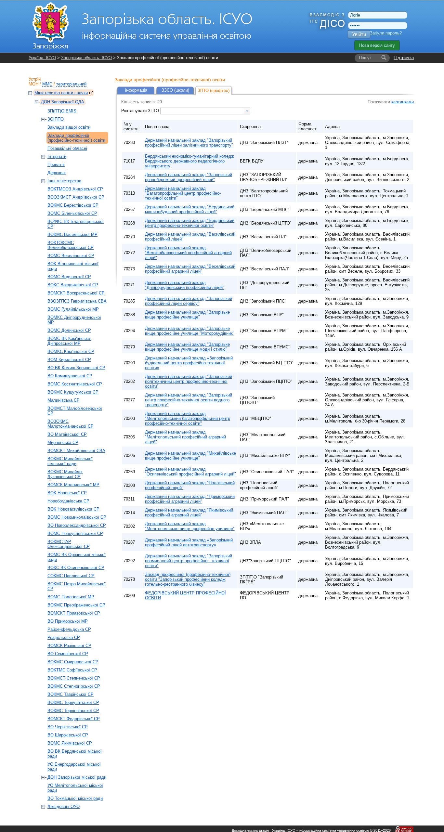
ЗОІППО (55, 119)
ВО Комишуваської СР (69, 375)
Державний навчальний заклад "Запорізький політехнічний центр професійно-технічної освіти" (188, 381)
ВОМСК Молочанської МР (73, 484)
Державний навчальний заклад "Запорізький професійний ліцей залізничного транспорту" (189, 143)
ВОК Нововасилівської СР (73, 509)
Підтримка (404, 57)
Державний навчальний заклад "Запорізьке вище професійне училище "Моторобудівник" (189, 331)
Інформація (136, 90)
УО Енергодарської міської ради (74, 767)
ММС (47, 84)
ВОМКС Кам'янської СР (70, 351)
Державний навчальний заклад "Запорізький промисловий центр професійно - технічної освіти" (188, 560)
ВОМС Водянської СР (69, 276)
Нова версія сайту (377, 45)
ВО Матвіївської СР (67, 434)
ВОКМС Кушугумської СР (72, 392)
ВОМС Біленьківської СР (72, 213)
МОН (33, 84)
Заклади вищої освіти (68, 127)
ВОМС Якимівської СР (69, 743)
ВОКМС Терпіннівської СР (73, 710)
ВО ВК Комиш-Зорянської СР (76, 367)
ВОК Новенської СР (67, 492)
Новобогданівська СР (68, 501)
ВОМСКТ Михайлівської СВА (76, 450)
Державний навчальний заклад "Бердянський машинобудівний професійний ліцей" (189, 209)
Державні (56, 172)
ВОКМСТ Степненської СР (73, 678)
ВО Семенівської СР (67, 653)
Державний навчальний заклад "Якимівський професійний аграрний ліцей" (189, 512)
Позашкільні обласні (67, 148)
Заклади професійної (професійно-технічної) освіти (76, 138)
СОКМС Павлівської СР (71, 575)
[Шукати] (383, 58)
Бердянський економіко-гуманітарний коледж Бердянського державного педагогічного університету (189, 161)
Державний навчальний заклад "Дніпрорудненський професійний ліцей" (184, 285)
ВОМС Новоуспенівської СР (75, 533)
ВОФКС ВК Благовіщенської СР (75, 224)
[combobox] (205, 111)
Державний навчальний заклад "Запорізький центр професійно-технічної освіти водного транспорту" (188, 400)
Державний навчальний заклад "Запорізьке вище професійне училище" (187, 314)
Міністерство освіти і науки (61, 92)
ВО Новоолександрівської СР (76, 525)
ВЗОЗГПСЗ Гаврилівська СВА (77, 301)
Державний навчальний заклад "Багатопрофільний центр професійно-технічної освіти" (183, 193)
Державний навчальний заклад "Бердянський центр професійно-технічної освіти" (189, 223)
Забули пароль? (386, 33)
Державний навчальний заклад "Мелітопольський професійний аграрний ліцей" (185, 437)
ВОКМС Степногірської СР (73, 686)
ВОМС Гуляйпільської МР (73, 309)
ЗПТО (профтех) (213, 90)
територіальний (71, 84)
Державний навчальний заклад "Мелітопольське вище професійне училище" (190, 526)
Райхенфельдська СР (69, 629)
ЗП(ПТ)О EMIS (61, 111)
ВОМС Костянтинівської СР (74, 384)
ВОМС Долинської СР (69, 330)
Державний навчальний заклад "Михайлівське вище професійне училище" (190, 456)
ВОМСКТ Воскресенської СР (76, 293)
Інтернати (56, 156)
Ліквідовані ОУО (63, 806)
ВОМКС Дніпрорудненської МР (74, 320)
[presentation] (247, 111)
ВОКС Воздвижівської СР (72, 284)
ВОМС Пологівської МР (70, 596)
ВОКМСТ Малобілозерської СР (74, 411)
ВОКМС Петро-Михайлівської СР (76, 586)
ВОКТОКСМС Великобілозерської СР (70, 245)
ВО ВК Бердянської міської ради (74, 754)
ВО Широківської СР (67, 735)
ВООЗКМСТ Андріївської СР (75, 197)
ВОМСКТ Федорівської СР (73, 718)
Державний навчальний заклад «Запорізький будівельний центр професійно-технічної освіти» (189, 363)
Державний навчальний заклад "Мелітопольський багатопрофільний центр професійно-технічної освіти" (187, 418)
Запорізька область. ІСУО (86, 57)
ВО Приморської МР (67, 621)
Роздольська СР (63, 637)
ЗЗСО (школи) (175, 90)
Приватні (56, 164)
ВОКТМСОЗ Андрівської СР (75, 189)
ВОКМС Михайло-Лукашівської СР (65, 474)
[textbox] (202, 111)
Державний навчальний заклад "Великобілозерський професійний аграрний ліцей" (188, 252)
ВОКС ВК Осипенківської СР (75, 567)
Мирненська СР (62, 442)
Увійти (359, 34)
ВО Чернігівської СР (67, 726)
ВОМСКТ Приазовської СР (73, 613)
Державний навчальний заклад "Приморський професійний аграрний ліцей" (190, 499)
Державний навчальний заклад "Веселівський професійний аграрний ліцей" (190, 269)
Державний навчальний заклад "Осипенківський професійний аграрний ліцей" (190, 471)
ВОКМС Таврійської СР (70, 694)
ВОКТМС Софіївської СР (72, 670)
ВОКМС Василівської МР (72, 234)
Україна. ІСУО (42, 57)
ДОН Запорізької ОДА (62, 101)
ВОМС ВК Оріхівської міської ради (76, 557)
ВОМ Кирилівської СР (69, 359)
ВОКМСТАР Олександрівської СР (68, 544)
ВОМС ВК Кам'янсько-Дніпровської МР (69, 341)
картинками (402, 101)
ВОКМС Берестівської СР (72, 205)
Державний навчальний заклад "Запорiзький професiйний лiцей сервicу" (188, 301)
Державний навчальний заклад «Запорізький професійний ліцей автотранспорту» (189, 542)
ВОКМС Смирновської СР (72, 661)
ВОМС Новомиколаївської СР (76, 517)
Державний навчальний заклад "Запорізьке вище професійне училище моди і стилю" (187, 347)
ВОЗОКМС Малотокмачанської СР (70, 424)
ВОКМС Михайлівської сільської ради (70, 461)
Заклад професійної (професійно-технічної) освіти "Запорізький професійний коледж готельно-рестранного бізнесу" (187, 579)
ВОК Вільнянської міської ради (72, 266)
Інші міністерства (64, 180)
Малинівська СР (63, 400)
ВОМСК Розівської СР (69, 645)
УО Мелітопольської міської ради (75, 788)
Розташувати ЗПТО (140, 110)
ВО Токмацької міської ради (75, 798)
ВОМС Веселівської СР (70, 255)
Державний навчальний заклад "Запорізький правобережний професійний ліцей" (188, 177)
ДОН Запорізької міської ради (76, 777)
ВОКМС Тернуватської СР (73, 702)
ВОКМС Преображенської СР (76, 605)
